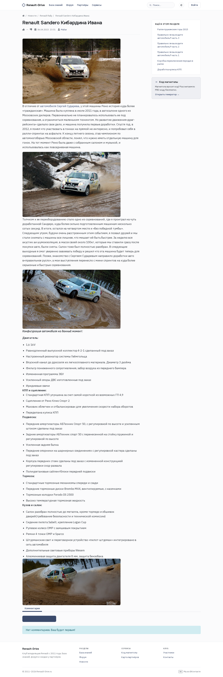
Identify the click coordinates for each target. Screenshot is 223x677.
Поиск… (157, 5)
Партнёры (82, 5)
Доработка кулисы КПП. (169, 69)
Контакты (168, 657)
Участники (168, 652)
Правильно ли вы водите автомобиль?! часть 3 (170, 36)
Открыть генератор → (167, 94)
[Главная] (23, 15)
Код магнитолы (129, 652)
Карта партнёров (130, 657)
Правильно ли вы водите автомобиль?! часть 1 (170, 54)
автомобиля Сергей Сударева (59, 106)
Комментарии (32, 608)
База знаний (56, 5)
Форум (69, 5)
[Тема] (181, 5)
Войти (194, 5)
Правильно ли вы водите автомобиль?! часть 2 (170, 45)
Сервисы (97, 5)
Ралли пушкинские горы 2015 (172, 29)
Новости (83, 661)
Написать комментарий (39, 618)
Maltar (64, 29)
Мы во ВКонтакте (190, 671)
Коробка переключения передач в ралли (175, 62)
